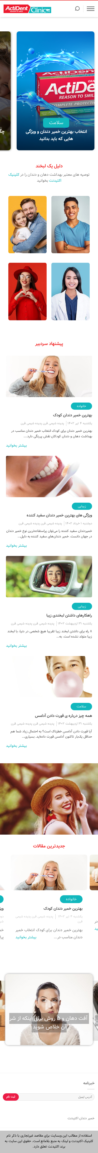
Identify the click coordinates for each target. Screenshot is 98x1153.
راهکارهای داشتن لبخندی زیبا (69, 615)
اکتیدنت (73, 1118)
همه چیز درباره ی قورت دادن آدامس (63, 716)
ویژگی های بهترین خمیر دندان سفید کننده (59, 515)
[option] (56, 91)
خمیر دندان (86, 1118)
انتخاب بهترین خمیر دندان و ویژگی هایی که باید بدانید (56, 135)
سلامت (56, 123)
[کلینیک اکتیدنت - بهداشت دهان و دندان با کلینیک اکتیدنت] (27, 9)
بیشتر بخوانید (16, 445)
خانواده (81, 406)
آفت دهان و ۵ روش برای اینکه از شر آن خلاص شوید (48, 1022)
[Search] (77, 10)
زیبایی (82, 506)
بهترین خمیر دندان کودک (72, 415)
